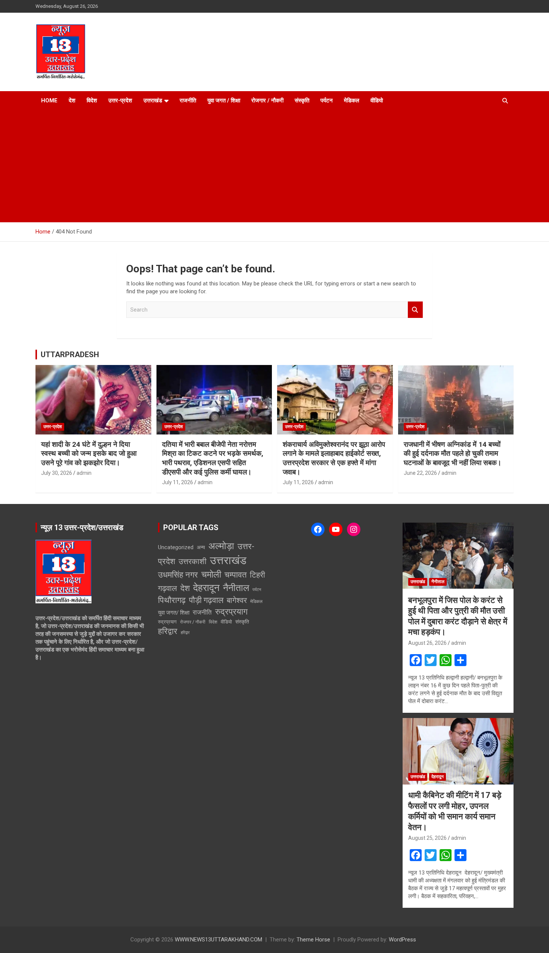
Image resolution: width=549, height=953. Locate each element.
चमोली (211, 574)
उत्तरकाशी (193, 561)
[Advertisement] (274, 166)
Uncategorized (175, 547)
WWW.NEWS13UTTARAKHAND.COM (218, 939)
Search (415, 309)
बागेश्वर (237, 600)
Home (49, 100)
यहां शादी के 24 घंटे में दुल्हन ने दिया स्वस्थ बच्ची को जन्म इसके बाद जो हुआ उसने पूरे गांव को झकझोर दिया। (89, 453)
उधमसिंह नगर (178, 574)
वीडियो (376, 100)
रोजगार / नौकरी (267, 100)
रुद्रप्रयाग (231, 612)
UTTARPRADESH (70, 354)
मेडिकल (351, 100)
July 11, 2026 (177, 482)
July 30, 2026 (56, 473)
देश (72, 100)
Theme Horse (313, 939)
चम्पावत (235, 574)
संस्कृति (302, 100)
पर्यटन (326, 100)
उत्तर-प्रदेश (120, 100)
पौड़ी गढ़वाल (206, 600)
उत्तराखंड (152, 100)
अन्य (201, 547)
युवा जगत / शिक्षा (223, 100)
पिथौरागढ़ (172, 600)
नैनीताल (236, 587)
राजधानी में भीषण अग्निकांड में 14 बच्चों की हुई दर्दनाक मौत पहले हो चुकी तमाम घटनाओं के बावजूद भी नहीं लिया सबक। (453, 453)
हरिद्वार (167, 631)
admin (84, 473)
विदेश (92, 100)
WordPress (402, 939)
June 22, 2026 (420, 473)
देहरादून (206, 587)
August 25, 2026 (427, 838)
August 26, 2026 (427, 643)
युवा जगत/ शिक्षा (173, 612)
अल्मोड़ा (221, 546)
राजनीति (188, 100)
